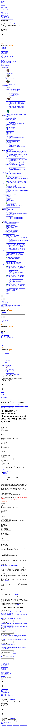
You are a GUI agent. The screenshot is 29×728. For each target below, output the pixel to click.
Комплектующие (5, 672)
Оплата (5, 473)
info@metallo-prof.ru (12, 23)
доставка (7, 580)
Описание (5, 469)
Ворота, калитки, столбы (7, 673)
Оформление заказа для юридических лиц (11, 565)
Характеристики (7, 471)
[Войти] (1, 342)
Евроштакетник (4, 667)
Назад (8, 366)
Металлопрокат (4, 669)
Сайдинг (3, 676)
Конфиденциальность (6, 722)
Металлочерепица (5, 664)
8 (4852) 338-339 (4, 12)
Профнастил (4, 665)
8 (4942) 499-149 (7, 19)
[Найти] (4, 299)
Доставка (5, 475)
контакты (17, 594)
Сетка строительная (5, 674)
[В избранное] (2, 429)
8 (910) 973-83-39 (5, 16)
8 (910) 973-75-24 (5, 17)
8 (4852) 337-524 (4, 15)
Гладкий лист (4, 668)
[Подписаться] (2, 679)
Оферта (2, 723)
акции (17, 604)
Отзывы (5, 472)
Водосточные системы (6, 670)
